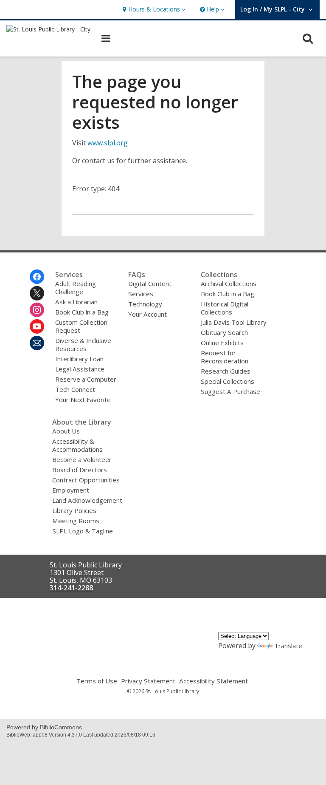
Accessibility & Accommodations (77, 445)
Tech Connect (75, 389)
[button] (153, 9)
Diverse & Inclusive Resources (83, 344)
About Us (66, 431)
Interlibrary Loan (79, 358)
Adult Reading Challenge (75, 287)
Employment (70, 490)
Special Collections (227, 381)
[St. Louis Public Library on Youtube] (37, 326)
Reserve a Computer (85, 379)
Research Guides (225, 371)
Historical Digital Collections (224, 308)
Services (140, 293)
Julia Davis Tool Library (234, 322)
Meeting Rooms (75, 520)
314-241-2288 (71, 587)
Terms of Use (96, 681)
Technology (145, 304)
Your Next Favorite (83, 399)
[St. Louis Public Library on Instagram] (37, 310)
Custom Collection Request (81, 326)
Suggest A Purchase (230, 391)
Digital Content (149, 283)
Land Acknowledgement (87, 500)
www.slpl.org (107, 142)
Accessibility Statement (213, 681)
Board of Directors (79, 469)
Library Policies (74, 510)
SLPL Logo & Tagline (82, 531)
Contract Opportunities (86, 480)
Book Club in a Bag (82, 312)
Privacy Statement (148, 681)
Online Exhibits (222, 342)
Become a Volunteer (82, 459)
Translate (288, 645)
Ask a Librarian (76, 302)
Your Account (147, 314)
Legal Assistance (79, 369)
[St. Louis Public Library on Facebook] (37, 276)
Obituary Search (224, 332)
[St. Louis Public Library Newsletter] (37, 343)
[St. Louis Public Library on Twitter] (37, 293)
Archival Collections (228, 283)
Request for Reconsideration (224, 357)
